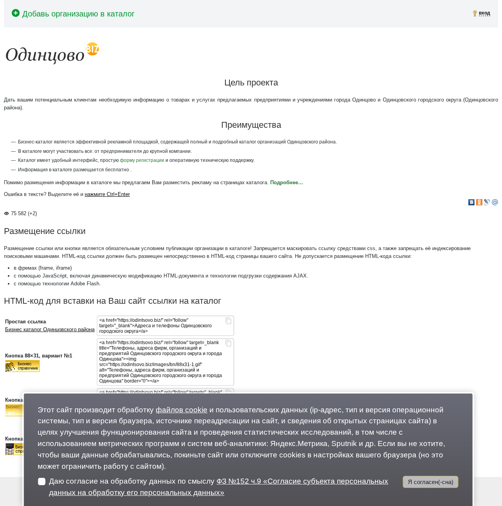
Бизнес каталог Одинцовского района (50, 329)
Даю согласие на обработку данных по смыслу (218, 487)
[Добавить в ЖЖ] (487, 202)
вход (484, 13)
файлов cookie (181, 410)
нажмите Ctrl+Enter (107, 194)
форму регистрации (142, 160)
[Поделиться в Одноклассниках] (479, 202)
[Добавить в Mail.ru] (495, 202)
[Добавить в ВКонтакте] (471, 202)
